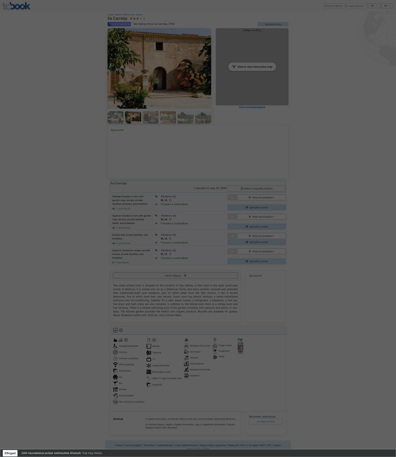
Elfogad (10, 453)
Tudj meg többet (92, 453)
